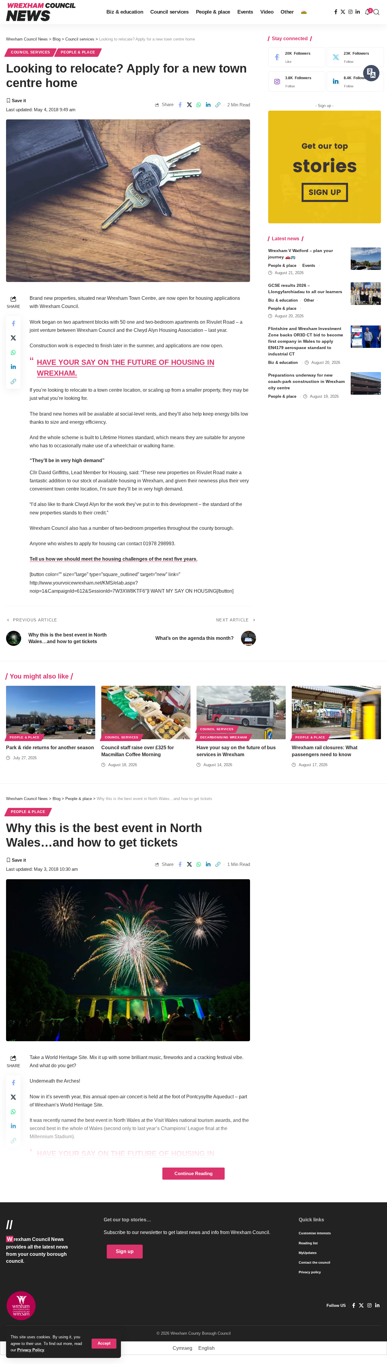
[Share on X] (189, 105)
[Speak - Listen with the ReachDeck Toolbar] (371, 73)
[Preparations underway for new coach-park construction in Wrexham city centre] (366, 383)
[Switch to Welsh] (304, 12)
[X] (343, 12)
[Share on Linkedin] (208, 105)
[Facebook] (336, 12)
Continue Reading (193, 1173)
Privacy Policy (30, 1350)
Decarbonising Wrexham (223, 737)
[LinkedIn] (357, 12)
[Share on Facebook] (180, 105)
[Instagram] (350, 12)
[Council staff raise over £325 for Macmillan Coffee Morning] (145, 712)
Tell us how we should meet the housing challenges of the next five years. (113, 559)
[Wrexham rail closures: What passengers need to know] (336, 712)
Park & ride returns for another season (50, 747)
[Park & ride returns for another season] (50, 712)
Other (309, 300)
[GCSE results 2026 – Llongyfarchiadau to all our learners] (366, 293)
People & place (78, 52)
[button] (104, 1344)
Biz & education (283, 300)
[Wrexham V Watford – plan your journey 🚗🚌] (366, 258)
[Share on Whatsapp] (199, 105)
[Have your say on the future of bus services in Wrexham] (241, 712)
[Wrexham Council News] (41, 12)
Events (308, 265)
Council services (30, 52)
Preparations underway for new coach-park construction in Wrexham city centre (306, 381)
